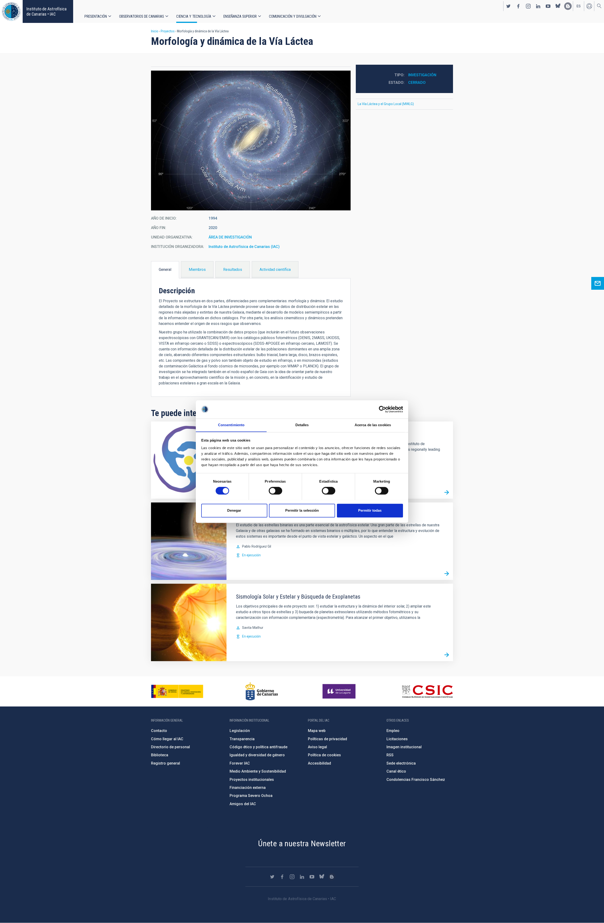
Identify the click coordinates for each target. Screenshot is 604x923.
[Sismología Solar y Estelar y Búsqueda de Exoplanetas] (446, 654)
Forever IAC (240, 763)
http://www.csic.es (427, 691)
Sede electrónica (401, 763)
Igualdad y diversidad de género (257, 755)
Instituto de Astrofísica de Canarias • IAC (46, 11)
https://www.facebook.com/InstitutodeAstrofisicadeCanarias (518, 6)
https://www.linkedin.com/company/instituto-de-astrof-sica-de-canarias (538, 6)
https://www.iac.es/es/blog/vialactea (568, 6)
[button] (251, 140)
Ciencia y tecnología (193, 16)
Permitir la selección (302, 510)
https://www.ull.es (340, 691)
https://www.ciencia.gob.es (177, 691)
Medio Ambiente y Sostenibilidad (258, 771)
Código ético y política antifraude (258, 747)
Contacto (159, 730)
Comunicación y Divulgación (292, 16)
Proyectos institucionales (252, 779)
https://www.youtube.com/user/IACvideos (548, 6)
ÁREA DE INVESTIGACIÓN (230, 237)
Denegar (234, 510)
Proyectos (168, 31)
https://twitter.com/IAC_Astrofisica (508, 6)
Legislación (240, 730)
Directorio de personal (170, 747)
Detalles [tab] (302, 425)
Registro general (165, 763)
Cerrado (417, 82)
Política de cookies (324, 755)
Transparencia (242, 739)
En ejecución (251, 555)
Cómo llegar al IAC (167, 739)
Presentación (95, 16)
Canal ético (396, 771)
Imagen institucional (404, 747)
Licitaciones (397, 739)
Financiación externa (248, 787)
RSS (390, 755)
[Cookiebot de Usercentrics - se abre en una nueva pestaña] (382, 409)
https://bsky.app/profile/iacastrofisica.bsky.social (558, 6)
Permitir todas (370, 510)
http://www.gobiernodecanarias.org (261, 691)
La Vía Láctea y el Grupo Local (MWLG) (386, 104)
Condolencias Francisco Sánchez (415, 779)
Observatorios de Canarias (141, 16)
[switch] (275, 490)
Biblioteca (159, 755)
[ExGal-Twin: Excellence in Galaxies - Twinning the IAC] (446, 492)
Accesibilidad (319, 763)
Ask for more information (597, 283)
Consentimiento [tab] (231, 425)
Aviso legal (317, 747)
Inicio (154, 31)
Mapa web (317, 730)
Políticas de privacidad (327, 739)
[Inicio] (11, 11)
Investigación (422, 75)
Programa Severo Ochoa (251, 795)
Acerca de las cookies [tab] (373, 425)
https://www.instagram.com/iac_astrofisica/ (528, 6)
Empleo (392, 730)
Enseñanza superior (240, 16)
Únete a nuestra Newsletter (302, 843)
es (579, 6)
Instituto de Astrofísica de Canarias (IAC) (244, 246)
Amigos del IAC (243, 804)
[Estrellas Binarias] (446, 573)
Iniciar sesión (589, 6)
